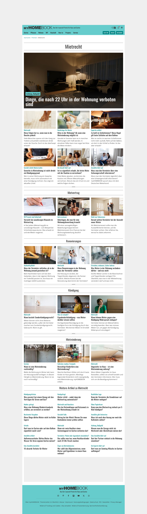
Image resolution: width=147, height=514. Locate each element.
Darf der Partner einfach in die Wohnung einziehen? (106, 439)
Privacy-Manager (116, 502)
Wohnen (40, 32)
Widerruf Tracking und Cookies (50, 506)
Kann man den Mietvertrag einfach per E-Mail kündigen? (107, 408)
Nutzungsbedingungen (81, 502)
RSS (100, 502)
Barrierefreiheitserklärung (98, 506)
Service (75, 32)
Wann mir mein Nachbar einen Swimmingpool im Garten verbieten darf (73, 429)
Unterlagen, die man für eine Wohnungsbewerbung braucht (69, 221)
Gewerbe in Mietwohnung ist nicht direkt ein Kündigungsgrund (39, 171)
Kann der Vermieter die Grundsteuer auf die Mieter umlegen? (106, 398)
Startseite (27, 38)
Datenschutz (94, 502)
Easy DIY (106, 33)
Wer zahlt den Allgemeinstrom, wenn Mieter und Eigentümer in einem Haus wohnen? (72, 451)
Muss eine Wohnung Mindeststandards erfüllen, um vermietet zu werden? (38, 408)
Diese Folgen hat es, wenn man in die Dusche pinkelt (38, 134)
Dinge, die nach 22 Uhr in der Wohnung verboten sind (71, 101)
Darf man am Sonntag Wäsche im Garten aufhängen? (106, 449)
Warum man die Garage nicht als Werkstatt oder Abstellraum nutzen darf (106, 429)
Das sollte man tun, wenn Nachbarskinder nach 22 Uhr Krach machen (73, 439)
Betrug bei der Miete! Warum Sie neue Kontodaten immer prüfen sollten (72, 418)
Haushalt (53, 32)
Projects (68, 32)
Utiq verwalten (66, 506)
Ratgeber (119, 33)
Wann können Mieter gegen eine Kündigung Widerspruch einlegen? (104, 318)
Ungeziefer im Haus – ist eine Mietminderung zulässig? (102, 367)
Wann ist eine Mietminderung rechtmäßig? (35, 367)
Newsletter (106, 502)
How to (60, 32)
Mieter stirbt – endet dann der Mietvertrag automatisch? (69, 398)
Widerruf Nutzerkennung (80, 506)
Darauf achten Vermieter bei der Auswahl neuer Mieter (107, 221)
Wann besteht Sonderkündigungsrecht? (39, 317)
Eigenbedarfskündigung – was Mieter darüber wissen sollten (72, 318)
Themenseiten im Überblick (49, 502)
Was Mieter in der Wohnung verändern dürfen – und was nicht (105, 269)
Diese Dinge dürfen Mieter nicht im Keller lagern (40, 418)
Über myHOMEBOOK (32, 502)
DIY (47, 32)
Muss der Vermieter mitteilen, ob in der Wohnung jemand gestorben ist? (39, 269)
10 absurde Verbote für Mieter (35, 448)
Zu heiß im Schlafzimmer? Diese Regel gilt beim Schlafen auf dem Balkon (106, 134)
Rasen (112, 33)
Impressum (69, 502)
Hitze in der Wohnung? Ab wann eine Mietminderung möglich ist (71, 134)
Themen (34, 38)
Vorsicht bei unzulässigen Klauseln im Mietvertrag (38, 221)
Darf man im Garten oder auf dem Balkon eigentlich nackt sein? (39, 429)
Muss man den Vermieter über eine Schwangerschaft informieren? (104, 171)
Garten (26, 32)
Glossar (61, 502)
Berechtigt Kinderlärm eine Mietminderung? (68, 367)
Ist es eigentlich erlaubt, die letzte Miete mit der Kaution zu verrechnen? (73, 171)
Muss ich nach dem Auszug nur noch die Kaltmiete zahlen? (106, 418)
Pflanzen (33, 32)
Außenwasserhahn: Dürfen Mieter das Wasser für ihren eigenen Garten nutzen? (39, 439)
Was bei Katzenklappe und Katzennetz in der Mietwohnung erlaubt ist (73, 408)
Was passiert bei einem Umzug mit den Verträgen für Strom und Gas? (39, 398)
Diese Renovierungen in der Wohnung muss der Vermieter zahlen (72, 269)
